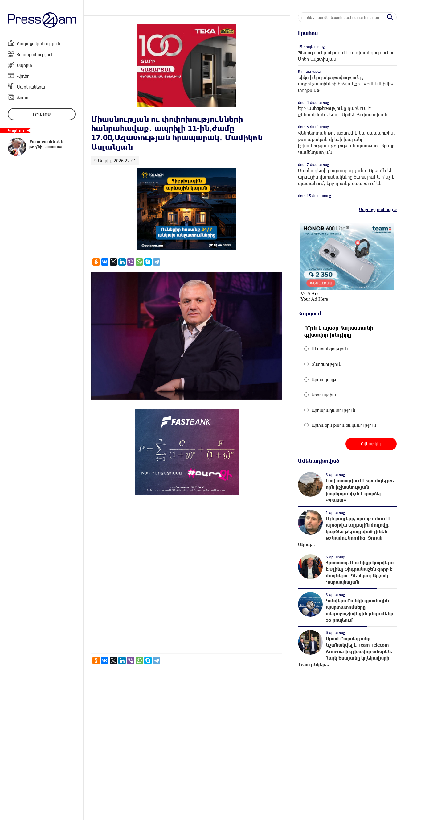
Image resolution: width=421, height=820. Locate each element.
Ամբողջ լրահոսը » (378, 209)
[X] (113, 262)
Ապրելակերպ (31, 86)
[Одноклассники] (96, 262)
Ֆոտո (22, 97)
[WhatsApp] (139, 262)
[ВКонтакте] (104, 262)
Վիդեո (23, 76)
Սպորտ (24, 65)
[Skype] (148, 262)
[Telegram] (156, 262)
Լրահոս (42, 114)
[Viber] (130, 262)
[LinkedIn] (122, 262)
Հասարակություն (35, 54)
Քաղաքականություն (38, 43)
